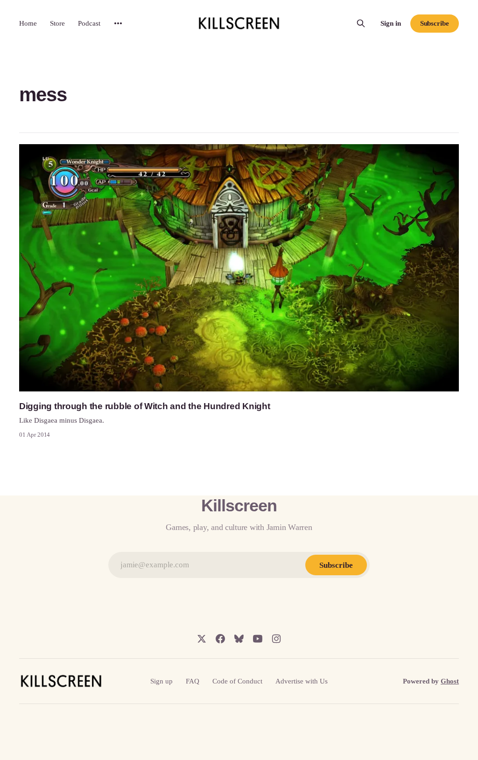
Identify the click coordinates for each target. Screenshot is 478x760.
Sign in (390, 23)
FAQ (192, 681)
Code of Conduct (237, 681)
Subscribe (434, 23)
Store (57, 23)
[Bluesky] (239, 638)
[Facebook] (220, 638)
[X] (201, 638)
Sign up (161, 681)
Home (28, 23)
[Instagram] (276, 638)
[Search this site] (360, 23)
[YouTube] (257, 638)
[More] (118, 23)
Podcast (89, 23)
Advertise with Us (301, 681)
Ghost (450, 681)
